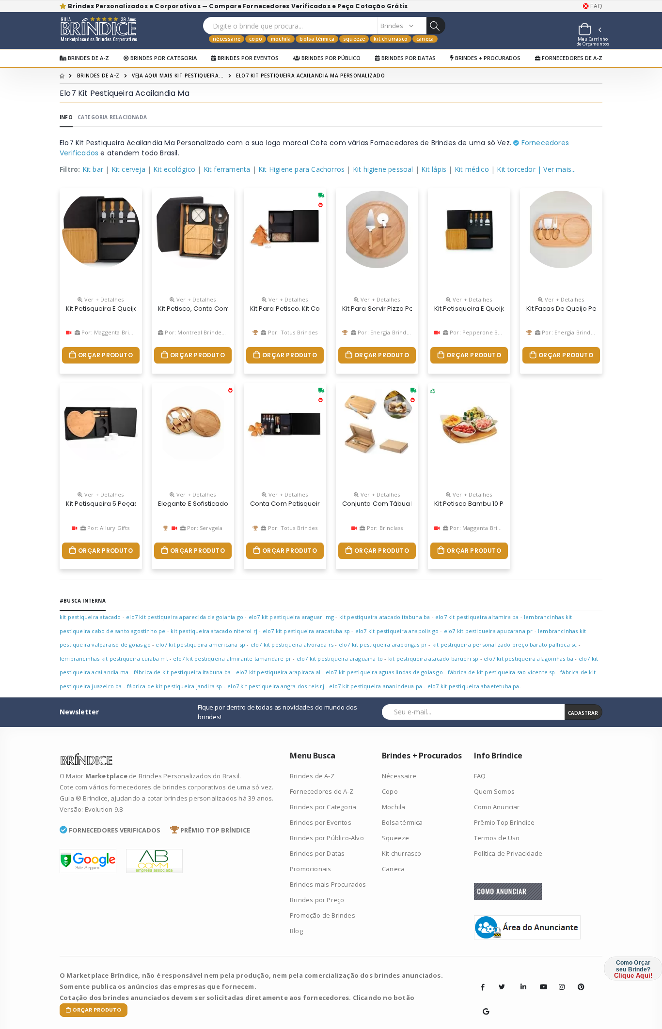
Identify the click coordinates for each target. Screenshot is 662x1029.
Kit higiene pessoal (383, 169)
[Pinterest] (577, 979)
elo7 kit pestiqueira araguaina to (340, 658)
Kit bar (92, 169)
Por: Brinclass (384, 527)
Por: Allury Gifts (108, 527)
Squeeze (354, 38)
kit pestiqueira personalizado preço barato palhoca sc (504, 644)
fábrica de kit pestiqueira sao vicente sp (501, 672)
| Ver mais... (556, 169)
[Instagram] (558, 979)
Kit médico (472, 169)
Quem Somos (494, 791)
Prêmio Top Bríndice (504, 822)
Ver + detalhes (103, 299)
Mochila (281, 38)
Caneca (425, 38)
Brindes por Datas (408, 57)
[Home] (62, 75)
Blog (296, 930)
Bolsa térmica (316, 38)
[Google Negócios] (482, 1004)
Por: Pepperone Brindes (481, 332)
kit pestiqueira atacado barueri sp (433, 658)
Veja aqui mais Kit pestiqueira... (178, 75)
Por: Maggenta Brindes (111, 332)
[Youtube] (540, 979)
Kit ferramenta (227, 169)
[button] (589, 30)
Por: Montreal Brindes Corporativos (211, 332)
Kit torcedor (516, 169)
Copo (255, 38)
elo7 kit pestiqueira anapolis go (397, 631)
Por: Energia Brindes (384, 332)
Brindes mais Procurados (328, 884)
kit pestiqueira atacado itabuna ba (384, 616)
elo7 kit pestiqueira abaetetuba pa (473, 686)
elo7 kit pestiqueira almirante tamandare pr (232, 658)
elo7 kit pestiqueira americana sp (200, 644)
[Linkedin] (520, 979)
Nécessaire (226, 38)
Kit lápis (433, 169)
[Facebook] (482, 987)
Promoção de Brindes (322, 915)
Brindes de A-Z (87, 57)
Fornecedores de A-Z (571, 57)
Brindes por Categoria (163, 57)
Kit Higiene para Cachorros (301, 169)
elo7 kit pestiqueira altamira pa (477, 616)
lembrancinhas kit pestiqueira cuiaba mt (114, 658)
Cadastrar (583, 713)
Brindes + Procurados (487, 57)
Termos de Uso (497, 837)
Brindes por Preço (317, 899)
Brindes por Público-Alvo (327, 837)
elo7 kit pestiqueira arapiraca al (278, 672)
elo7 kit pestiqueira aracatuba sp (306, 631)
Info (66, 117)
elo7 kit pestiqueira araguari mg (291, 616)
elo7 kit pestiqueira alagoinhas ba (528, 658)
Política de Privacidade (508, 853)
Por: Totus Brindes (292, 332)
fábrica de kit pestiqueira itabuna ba (182, 672)
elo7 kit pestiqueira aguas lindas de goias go (384, 672)
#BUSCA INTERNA (83, 600)
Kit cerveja (128, 169)
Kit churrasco (391, 38)
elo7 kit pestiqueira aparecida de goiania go (184, 616)
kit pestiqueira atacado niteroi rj (214, 631)
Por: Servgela (204, 527)
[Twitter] (501, 987)
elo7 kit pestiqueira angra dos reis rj (275, 686)
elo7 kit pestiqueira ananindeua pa (375, 686)
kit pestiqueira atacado (90, 616)
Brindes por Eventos (247, 57)
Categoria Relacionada (112, 117)
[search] (435, 25)
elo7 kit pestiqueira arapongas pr (383, 644)
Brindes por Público (330, 57)
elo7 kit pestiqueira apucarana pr (488, 631)
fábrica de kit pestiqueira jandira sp (174, 686)
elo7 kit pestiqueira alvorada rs (292, 644)
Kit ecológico (174, 169)
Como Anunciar (497, 806)
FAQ (595, 6)
